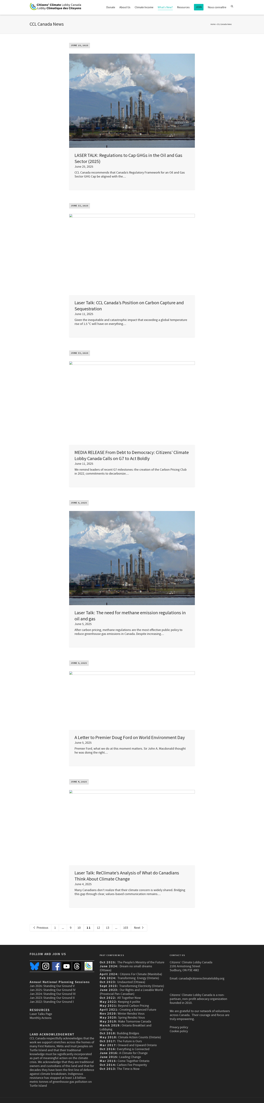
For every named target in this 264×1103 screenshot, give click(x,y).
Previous (42, 928)
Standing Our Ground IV (59, 990)
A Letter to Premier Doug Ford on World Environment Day (130, 737)
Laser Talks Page (41, 1014)
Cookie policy (179, 1031)
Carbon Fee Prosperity (132, 1065)
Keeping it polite (128, 1002)
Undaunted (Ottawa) (131, 982)
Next (137, 928)
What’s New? (165, 7)
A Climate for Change (133, 1053)
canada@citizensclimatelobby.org (201, 978)
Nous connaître (217, 7)
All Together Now (129, 998)
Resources (183, 7)
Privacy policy (179, 1027)
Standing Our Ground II (59, 998)
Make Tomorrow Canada (134, 1021)
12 (98, 928)
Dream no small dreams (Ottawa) (126, 968)
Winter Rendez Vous (131, 1014)
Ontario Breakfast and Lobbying (125, 1027)
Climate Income (144, 7)
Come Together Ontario (133, 1061)
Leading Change (130, 1057)
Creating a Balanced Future (137, 1010)
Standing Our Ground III (59, 994)
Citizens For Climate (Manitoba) (141, 974)
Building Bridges (128, 1033)
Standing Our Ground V (59, 986)
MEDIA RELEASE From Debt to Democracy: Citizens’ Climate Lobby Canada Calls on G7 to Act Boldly (132, 455)
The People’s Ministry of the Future (140, 962)
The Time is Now (128, 1069)
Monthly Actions (41, 1018)
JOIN (199, 7)
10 (79, 928)
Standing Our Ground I (58, 1002)
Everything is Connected (133, 1049)
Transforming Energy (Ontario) (138, 978)
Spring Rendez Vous (131, 1018)
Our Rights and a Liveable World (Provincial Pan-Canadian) (131, 992)
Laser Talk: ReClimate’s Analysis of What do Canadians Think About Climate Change (127, 876)
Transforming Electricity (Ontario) (141, 986)
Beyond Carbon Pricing (133, 1006)
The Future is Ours (129, 1041)
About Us (124, 7)
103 (125, 928)
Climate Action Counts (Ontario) (139, 1037)
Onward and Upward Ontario (137, 1045)
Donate (110, 7)
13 (107, 928)
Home (212, 24)
